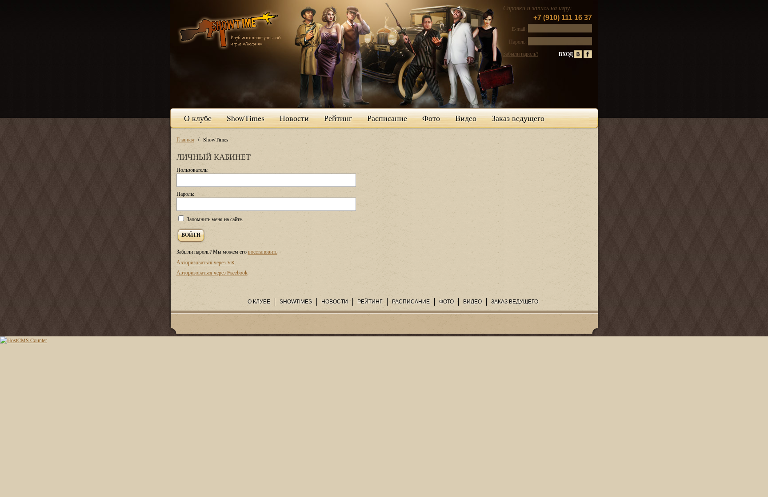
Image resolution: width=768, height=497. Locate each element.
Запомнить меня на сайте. (215, 218)
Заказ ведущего (518, 118)
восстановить (262, 251)
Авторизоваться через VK (205, 262)
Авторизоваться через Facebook (212, 272)
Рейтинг (338, 118)
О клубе (198, 118)
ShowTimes (245, 118)
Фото (431, 118)
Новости (294, 118)
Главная (185, 139)
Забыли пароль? (520, 53)
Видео (465, 118)
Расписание (387, 118)
